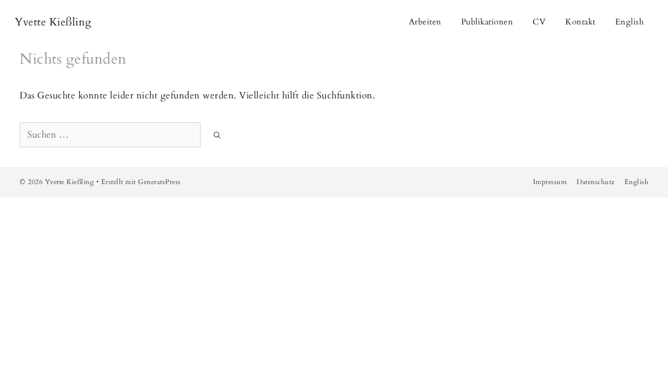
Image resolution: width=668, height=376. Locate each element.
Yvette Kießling (53, 22)
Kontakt (580, 21)
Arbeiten (425, 21)
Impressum (550, 182)
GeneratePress (159, 182)
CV (539, 21)
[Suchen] (217, 135)
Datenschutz (596, 182)
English (629, 21)
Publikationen (487, 21)
